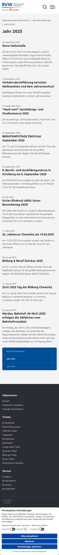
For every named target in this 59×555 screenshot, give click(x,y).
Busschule (7, 484)
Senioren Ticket (9, 450)
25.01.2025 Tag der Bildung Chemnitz (27, 287)
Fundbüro (6, 476)
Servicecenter (8, 488)
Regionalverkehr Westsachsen (16, 20)
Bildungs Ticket (9, 454)
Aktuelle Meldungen (42, 20)
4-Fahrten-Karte (9, 430)
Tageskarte (7, 434)
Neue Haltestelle (14, 45)
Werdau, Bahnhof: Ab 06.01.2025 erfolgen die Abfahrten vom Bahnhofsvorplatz (24, 317)
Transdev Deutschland (12, 408)
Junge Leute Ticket (11, 446)
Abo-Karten (7, 442)
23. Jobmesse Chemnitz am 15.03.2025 (28, 234)
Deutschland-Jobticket (12, 462)
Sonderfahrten (9, 480)
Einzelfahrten (8, 422)
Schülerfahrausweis (11, 426)
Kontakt (5, 400)
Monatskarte (8, 438)
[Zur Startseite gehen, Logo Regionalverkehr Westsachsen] (13, 7)
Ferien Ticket (8, 458)
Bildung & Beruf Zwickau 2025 (22, 261)
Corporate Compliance (12, 404)
